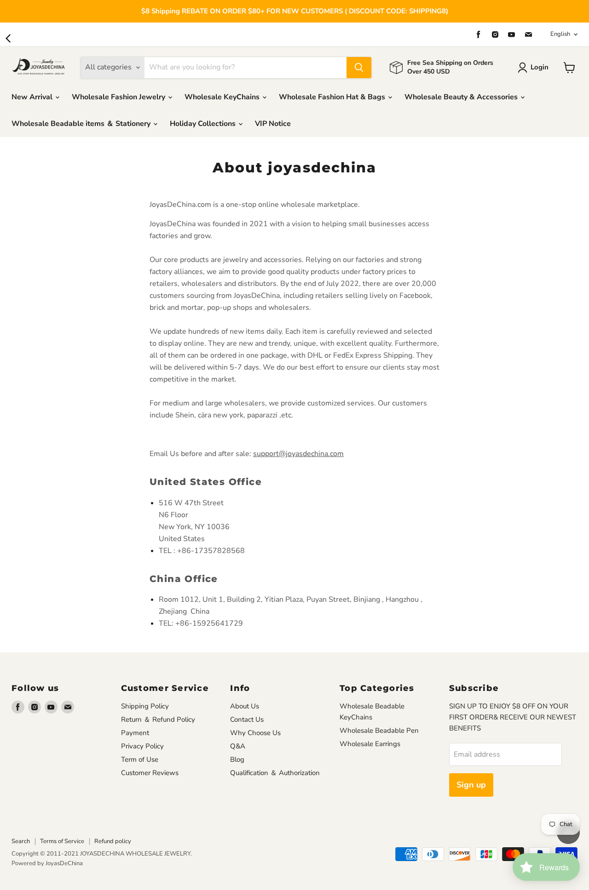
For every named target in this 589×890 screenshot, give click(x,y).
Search (21, 841)
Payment (135, 732)
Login (540, 67)
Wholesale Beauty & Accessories (462, 97)
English (560, 34)
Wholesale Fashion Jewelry (119, 97)
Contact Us (247, 719)
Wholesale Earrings (370, 743)
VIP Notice (273, 124)
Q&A (237, 746)
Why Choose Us (255, 732)
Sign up (471, 784)
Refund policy (112, 841)
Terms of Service (62, 841)
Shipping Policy (145, 706)
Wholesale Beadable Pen (379, 730)
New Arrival (33, 97)
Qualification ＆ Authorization (275, 772)
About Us (244, 706)
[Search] (358, 67)
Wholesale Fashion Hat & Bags (333, 97)
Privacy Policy (142, 746)
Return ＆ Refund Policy (158, 719)
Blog (237, 759)
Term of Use (139, 759)
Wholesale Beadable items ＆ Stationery (82, 124)
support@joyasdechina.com (298, 454)
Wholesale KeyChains (223, 97)
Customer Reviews (150, 772)
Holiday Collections (203, 124)
